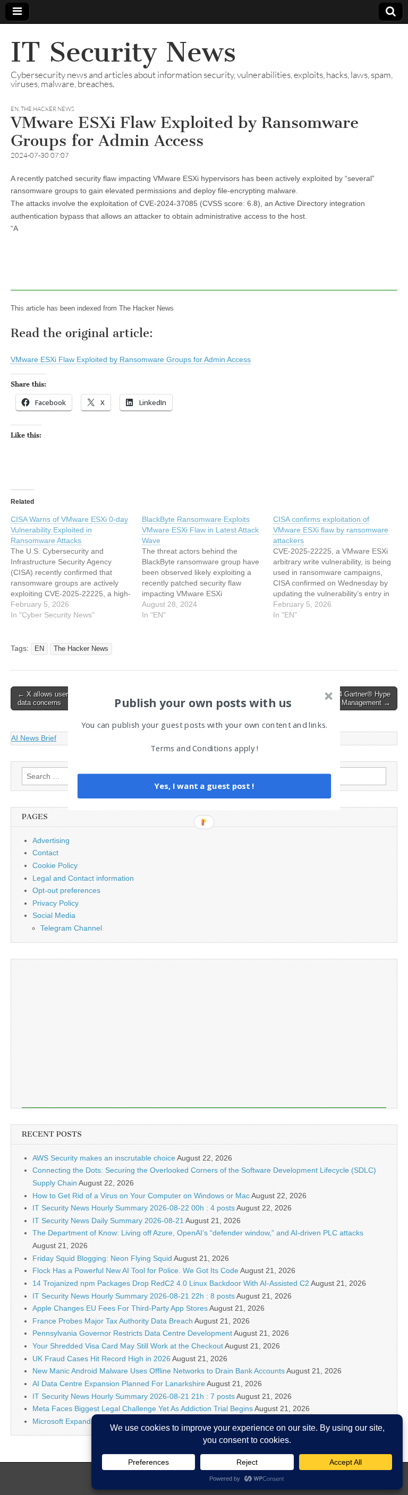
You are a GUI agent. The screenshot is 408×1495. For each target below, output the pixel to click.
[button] (203, 702)
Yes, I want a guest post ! (204, 785)
